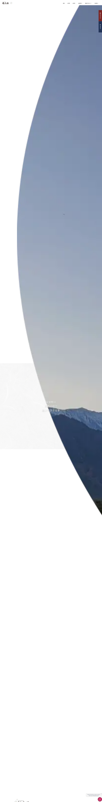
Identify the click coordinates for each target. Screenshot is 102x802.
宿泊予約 (100, 16)
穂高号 (100, 27)
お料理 (68, 3)
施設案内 (80, 3)
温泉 (64, 3)
